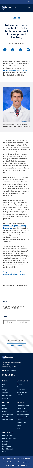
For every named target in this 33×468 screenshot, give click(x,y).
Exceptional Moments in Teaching (15, 70)
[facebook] (5, 50)
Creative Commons (23, 126)
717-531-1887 (15, 308)
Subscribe (16, 346)
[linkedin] (20, 50)
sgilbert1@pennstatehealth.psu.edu (14, 306)
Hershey (10, 322)
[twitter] (12, 50)
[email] (28, 50)
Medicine (16, 18)
